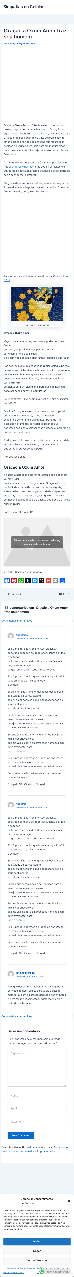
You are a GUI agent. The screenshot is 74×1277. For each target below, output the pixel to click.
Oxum (44, 133)
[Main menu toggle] (67, 7)
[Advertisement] (37, 85)
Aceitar (37, 1241)
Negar (37, 1251)
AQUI (7, 280)
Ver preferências (37, 1260)
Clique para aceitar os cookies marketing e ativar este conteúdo (37, 542)
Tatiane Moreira (25, 972)
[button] (69, 1201)
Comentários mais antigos (16, 620)
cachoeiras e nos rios (21, 166)
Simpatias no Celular (23, 6)
